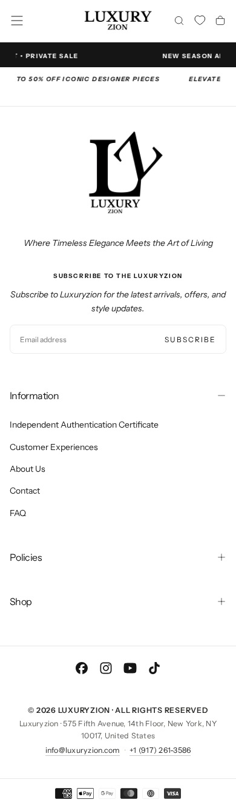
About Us (27, 468)
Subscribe (190, 339)
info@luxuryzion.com (82, 750)
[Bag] (220, 22)
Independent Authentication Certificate (84, 424)
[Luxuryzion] (118, 173)
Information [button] (34, 395)
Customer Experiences (54, 447)
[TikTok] (154, 668)
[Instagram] (106, 668)
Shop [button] (20, 601)
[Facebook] (81, 668)
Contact (25, 490)
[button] (17, 20)
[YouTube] (130, 668)
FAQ (18, 513)
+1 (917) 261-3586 (160, 750)
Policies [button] (26, 557)
